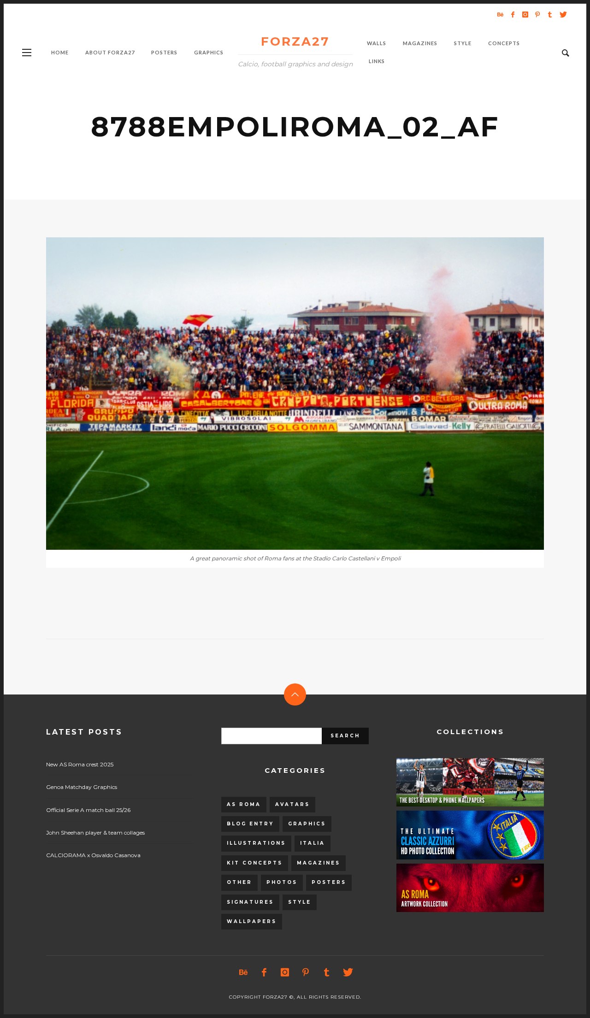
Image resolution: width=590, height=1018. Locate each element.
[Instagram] (525, 14)
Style (299, 902)
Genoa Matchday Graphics (81, 786)
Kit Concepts (255, 863)
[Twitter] (562, 14)
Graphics (307, 824)
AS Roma (244, 804)
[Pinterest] (537, 14)
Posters (329, 882)
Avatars (292, 804)
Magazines (318, 863)
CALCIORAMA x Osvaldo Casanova (93, 855)
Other (239, 882)
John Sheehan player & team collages (95, 832)
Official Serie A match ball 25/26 (88, 809)
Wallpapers (252, 921)
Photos (281, 882)
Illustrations (256, 843)
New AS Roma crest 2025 (79, 764)
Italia (312, 843)
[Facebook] (512, 14)
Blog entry (250, 824)
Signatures (250, 902)
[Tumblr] (549, 14)
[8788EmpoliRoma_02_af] (280, 394)
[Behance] (500, 14)
